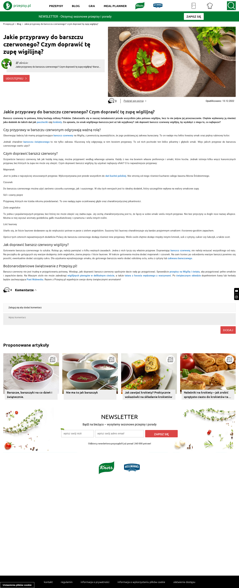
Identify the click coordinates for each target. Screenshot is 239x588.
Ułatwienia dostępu (184, 582)
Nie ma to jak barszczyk (82, 392)
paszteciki (42, 122)
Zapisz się (161, 434)
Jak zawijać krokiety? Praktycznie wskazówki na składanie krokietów (148, 394)
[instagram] (236, 297)
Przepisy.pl (8, 23)
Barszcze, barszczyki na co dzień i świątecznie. (29, 394)
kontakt (48, 582)
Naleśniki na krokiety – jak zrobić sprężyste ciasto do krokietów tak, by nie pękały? (207, 395)
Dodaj (228, 330)
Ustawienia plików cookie (17, 585)
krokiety (57, 122)
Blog (19, 23)
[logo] (17, 5)
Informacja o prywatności (95, 582)
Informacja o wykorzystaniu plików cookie (141, 582)
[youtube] (236, 291)
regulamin (67, 582)
